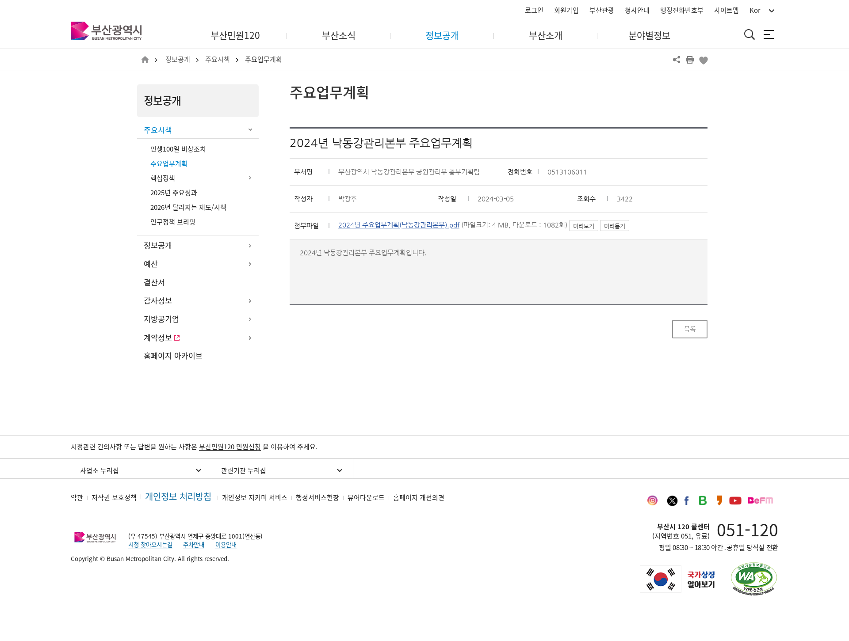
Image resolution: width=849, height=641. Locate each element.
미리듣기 (614, 226)
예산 (151, 263)
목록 (690, 328)
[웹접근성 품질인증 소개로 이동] (754, 579)
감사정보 (158, 300)
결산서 (154, 282)
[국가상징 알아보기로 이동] (677, 579)
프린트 (689, 59)
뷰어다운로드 (366, 497)
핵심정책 (162, 178)
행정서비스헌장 (317, 497)
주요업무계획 (263, 59)
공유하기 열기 (676, 59)
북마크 (703, 59)
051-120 (747, 529)
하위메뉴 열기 (249, 177)
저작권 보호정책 (114, 497)
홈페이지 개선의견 (418, 497)
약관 (77, 497)
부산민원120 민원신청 (230, 446)
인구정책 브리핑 (172, 222)
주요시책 (217, 59)
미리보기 (583, 226)
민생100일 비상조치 (178, 149)
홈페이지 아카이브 (173, 355)
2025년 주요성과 (173, 192)
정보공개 (177, 59)
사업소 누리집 (99, 470)
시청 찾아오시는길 (150, 544)
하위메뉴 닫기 (249, 130)
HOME (145, 60)
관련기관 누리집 (243, 470)
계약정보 (158, 337)
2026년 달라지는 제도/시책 (188, 207)
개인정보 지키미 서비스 (254, 497)
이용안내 (226, 544)
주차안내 (193, 544)
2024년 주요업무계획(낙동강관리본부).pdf (398, 225)
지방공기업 (161, 319)
